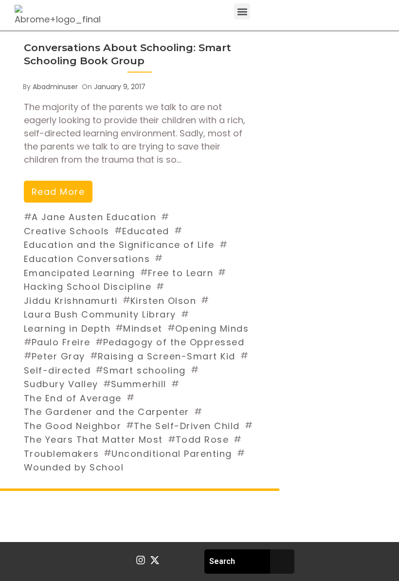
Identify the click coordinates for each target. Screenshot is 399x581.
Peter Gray (58, 356)
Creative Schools (66, 231)
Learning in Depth (67, 328)
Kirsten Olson (163, 301)
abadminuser (55, 87)
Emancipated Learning (79, 273)
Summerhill (138, 384)
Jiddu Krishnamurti (71, 301)
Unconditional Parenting (171, 454)
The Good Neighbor (73, 426)
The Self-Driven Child (187, 426)
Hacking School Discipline (88, 287)
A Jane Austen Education (94, 217)
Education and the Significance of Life (119, 245)
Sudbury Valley (61, 384)
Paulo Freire (61, 342)
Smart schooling (144, 370)
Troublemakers (61, 454)
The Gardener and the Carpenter (106, 412)
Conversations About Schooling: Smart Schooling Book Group (127, 54)
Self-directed (57, 370)
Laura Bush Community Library (100, 314)
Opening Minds (212, 328)
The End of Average (73, 398)
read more (58, 192)
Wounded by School (74, 467)
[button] (242, 11)
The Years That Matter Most (93, 439)
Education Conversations (87, 259)
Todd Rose (202, 439)
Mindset (143, 328)
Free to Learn (181, 273)
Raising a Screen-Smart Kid (167, 356)
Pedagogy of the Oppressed (174, 342)
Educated (145, 231)
